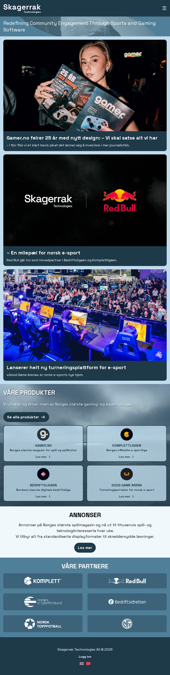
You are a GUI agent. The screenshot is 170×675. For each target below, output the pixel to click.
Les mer (85, 547)
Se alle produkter (23, 417)
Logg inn (85, 656)
